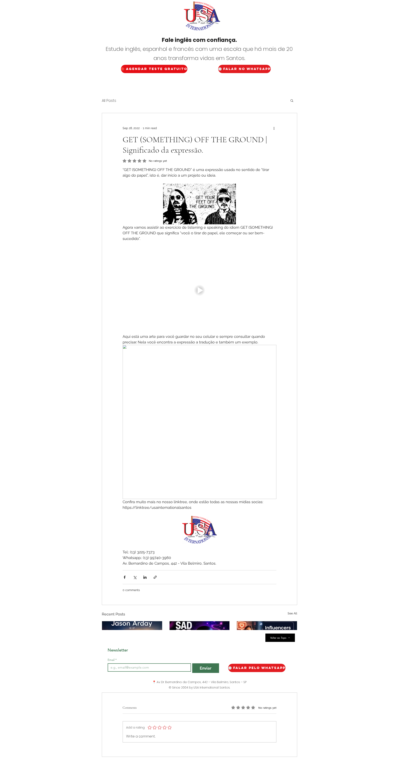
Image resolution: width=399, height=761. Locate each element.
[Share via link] (155, 577)
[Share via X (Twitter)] (135, 577)
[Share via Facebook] (125, 577)
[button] (292, 100)
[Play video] (199, 290)
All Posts (109, 100)
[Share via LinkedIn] (145, 577)
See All (292, 613)
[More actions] (273, 128)
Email (112, 660)
